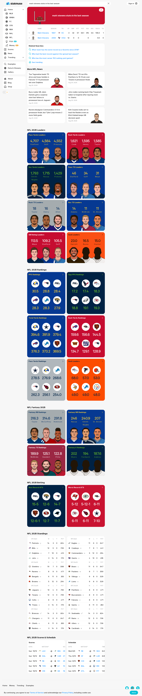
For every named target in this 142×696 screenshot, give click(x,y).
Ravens (35, 571)
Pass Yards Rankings (37, 361)
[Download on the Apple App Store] (127, 688)
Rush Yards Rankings (77, 318)
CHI (82, 661)
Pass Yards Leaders (37, 135)
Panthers (75, 590)
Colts (34, 600)
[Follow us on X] (138, 688)
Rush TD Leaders (36, 202)
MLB (11, 13)
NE (43, 661)
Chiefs (34, 623)
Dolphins (35, 553)
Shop (10, 86)
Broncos (35, 613)
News (10, 53)
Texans (35, 595)
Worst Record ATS (76, 487)
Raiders (35, 628)
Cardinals (75, 628)
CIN (43, 671)
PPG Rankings (34, 274)
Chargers (35, 618)
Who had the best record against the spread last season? (55, 54)
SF (82, 656)
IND (97, 666)
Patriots (35, 543)
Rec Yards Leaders (36, 167)
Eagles (74, 543)
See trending (37, 62)
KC (63, 33)
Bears (74, 566)
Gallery (11, 72)
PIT (97, 671)
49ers (74, 623)
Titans (34, 605)
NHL (11, 33)
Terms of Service (37, 692)
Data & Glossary (14, 68)
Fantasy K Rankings (76, 447)
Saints (74, 605)
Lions (74, 581)
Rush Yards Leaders (76, 135)
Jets (34, 558)
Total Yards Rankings (38, 318)
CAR (59, 656)
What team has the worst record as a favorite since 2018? (55, 49)
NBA (11, 29)
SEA (98, 651)
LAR (98, 656)
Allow (134, 692)
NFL (11, 37)
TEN (44, 666)
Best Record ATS (36, 487)
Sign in (131, 3)
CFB (11, 25)
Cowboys (75, 548)
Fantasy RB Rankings (37, 412)
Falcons (75, 600)
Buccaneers (76, 595)
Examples (12, 64)
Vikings (75, 576)
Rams (74, 618)
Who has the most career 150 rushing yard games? (52, 58)
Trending (20, 685)
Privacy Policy (67, 692)
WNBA (11, 17)
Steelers (35, 566)
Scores (11, 49)
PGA (11, 41)
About (10, 78)
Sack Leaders (74, 234)
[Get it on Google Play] (132, 688)
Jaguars (35, 590)
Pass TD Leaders (75, 167)
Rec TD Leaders (75, 202)
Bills (33, 548)
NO (58, 661)
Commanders (77, 553)
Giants (74, 558)
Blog (10, 82)
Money (12, 45)
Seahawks (76, 613)
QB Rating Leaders (36, 234)
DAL (44, 656)
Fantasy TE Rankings (37, 447)
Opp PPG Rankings (76, 274)
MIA (59, 651)
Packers (75, 571)
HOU (63, 38)
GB (58, 671)
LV (58, 666)
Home (4, 685)
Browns (35, 581)
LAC (44, 651)
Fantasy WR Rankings (77, 412)
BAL (82, 666)
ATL (82, 671)
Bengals (35, 576)
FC (10, 21)
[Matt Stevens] (33, 33)
